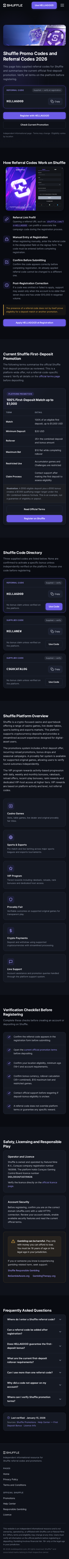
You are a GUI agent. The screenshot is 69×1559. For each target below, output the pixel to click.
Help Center (9, 1503)
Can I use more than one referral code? (30, 1372)
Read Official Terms (34, 509)
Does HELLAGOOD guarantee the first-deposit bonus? (29, 1345)
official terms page (49, 376)
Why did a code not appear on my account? (26, 1384)
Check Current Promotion (35, 124)
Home (6, 1474)
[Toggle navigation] (62, 5)
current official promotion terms (40, 1049)
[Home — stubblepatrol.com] (12, 5)
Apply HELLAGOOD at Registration (34, 322)
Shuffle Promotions (26, 1422)
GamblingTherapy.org (44, 1275)
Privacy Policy (10, 1479)
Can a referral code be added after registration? (27, 1331)
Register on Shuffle (34, 518)
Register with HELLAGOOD (34, 115)
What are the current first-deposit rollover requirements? (27, 1360)
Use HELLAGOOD (44, 5)
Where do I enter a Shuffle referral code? (31, 1319)
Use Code (54, 606)
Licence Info (30, 1425)
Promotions (9, 1498)
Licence (7, 1514)
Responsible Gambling (14, 1509)
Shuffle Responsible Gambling (23, 1270)
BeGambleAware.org (19, 1275)
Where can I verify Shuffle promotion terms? (28, 1399)
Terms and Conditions (14, 1485)
